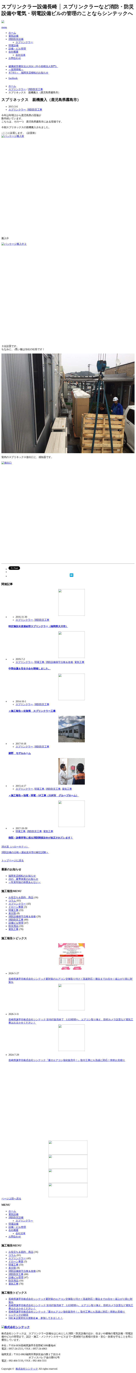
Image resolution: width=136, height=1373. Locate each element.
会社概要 (13, 52)
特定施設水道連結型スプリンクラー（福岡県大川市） (38, 626)
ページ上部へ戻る (11, 1198)
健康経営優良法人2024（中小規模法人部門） (33, 66)
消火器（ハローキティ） (15, 846)
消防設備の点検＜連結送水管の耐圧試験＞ (25, 852)
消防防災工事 (35, 89)
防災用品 (13, 926)
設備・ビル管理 (17, 48)
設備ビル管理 (15, 923)
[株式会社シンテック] (68, 1327)
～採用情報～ (15, 69)
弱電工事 (39, 662)
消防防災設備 (15, 39)
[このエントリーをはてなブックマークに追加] (71, 575)
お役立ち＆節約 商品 (20, 897)
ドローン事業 (15, 907)
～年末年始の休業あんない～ (24, 882)
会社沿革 (21, 55)
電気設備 (13, 36)
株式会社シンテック (27, 1369)
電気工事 (79, 662)
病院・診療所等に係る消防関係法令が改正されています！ (40, 837)
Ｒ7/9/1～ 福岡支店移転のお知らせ (28, 72)
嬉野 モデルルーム (19, 753)
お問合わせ (14, 58)
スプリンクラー (24, 42)
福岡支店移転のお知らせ (22, 876)
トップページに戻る (12, 860)
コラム (12, 900)
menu (4, 27)
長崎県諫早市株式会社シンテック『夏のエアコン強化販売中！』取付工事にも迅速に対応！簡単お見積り (66, 1060)
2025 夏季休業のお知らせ (23, 879)
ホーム (12, 32)
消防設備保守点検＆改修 (59, 662)
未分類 (12, 913)
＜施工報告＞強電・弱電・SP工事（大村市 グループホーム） (43, 795)
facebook (13, 78)
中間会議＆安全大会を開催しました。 (29, 668)
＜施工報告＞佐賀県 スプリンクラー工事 (32, 711)
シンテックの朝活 (18, 1315)
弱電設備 (13, 45)
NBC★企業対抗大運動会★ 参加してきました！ (35, 1318)
